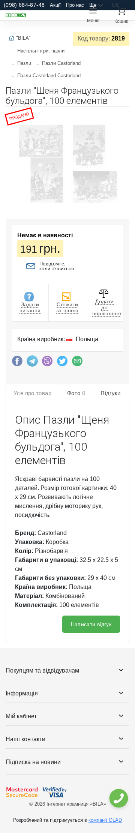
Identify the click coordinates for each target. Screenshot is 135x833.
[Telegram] (32, 362)
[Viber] (47, 362)
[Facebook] (17, 362)
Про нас (75, 5)
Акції (55, 5)
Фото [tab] (76, 393)
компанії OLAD (105, 820)
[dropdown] (118, 798)
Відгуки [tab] (111, 393)
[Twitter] (62, 362)
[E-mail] (77, 362)
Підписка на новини (33, 762)
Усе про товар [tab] (32, 393)
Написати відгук (91, 624)
